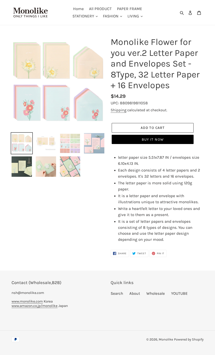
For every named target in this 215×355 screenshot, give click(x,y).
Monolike (166, 339)
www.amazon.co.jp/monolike (35, 306)
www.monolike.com (27, 301)
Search (117, 293)
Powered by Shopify (188, 339)
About (134, 293)
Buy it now (153, 139)
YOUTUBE (179, 293)
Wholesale (155, 293)
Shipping (118, 110)
